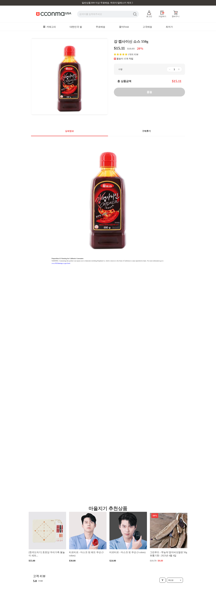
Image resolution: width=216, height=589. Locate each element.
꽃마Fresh (124, 27)
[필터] (162, 580)
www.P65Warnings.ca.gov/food (61, 263)
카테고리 (51, 27)
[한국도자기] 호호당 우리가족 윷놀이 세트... (47, 554)
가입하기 (162, 16)
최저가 (169, 27)
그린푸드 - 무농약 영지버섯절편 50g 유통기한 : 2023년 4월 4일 (168, 554)
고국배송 (147, 27)
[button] (120, 54)
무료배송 (100, 27)
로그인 (149, 16)
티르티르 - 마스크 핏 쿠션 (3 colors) (127, 552)
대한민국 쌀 (76, 27)
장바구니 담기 (47, 560)
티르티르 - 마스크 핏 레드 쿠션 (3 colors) (86, 554)
